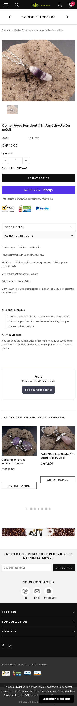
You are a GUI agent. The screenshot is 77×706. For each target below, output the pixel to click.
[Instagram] (10, 646)
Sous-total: (8, 168)
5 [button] (42, 509)
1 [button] (27, 509)
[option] (38, 17)
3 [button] (35, 509)
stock (5, 137)
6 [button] (46, 509)
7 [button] (50, 509)
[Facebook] (3, 646)
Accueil (6, 30)
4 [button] (38, 509)
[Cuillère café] (38, 532)
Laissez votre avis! (38, 390)
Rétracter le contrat (56, 699)
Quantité (7, 153)
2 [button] (31, 509)
